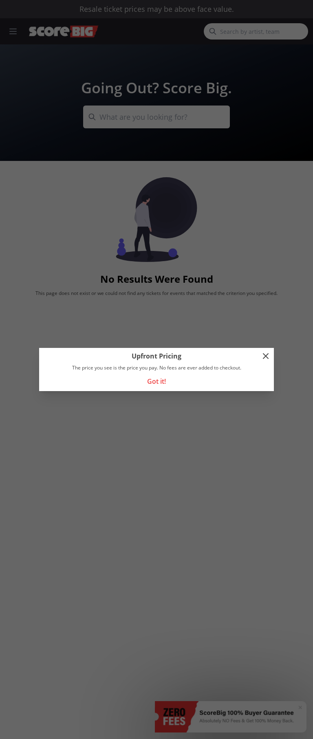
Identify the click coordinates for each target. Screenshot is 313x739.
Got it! (156, 381)
